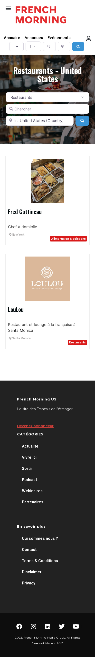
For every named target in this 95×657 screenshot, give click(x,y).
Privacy (28, 583)
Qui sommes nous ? (40, 538)
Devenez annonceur (35, 426)
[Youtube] (76, 626)
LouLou (16, 309)
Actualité (30, 446)
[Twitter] (61, 626)
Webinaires (32, 491)
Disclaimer (31, 572)
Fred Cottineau (25, 211)
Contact (29, 549)
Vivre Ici (29, 457)
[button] (8, 8)
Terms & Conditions (40, 560)
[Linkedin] (47, 626)
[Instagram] (33, 626)
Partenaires (32, 502)
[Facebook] (19, 626)
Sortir (27, 468)
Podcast (29, 479)
